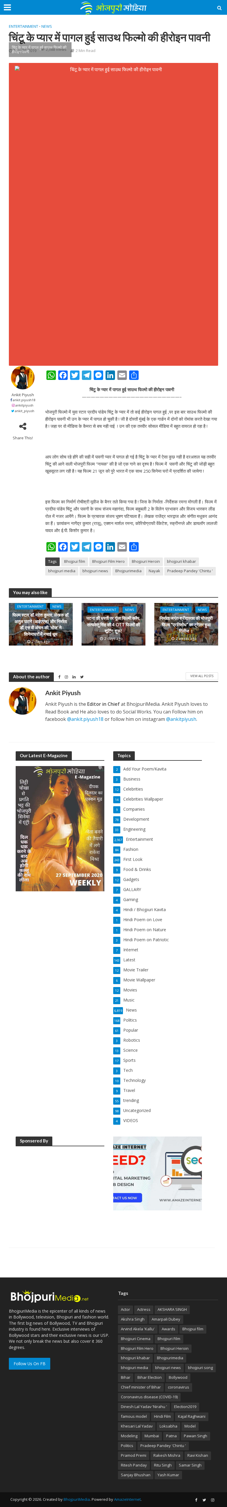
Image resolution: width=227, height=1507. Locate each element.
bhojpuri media (61, 570)
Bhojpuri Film (169, 1338)
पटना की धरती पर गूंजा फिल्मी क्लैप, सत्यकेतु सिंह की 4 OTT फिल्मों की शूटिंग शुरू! (113, 624)
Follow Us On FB (30, 1363)
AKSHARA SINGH (172, 1309)
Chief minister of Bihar (141, 1387)
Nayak (154, 570)
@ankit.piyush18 (85, 719)
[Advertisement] (60, 1188)
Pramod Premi (133, 1455)
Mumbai (152, 1435)
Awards (168, 1329)
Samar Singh (190, 1465)
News (46, 26)
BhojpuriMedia (77, 1499)
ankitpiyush (24, 405)
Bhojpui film (74, 561)
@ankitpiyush (181, 719)
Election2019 (185, 1406)
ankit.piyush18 (24, 400)
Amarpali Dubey (166, 1319)
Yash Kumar (168, 1474)
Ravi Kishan (197, 1455)
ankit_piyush (24, 411)
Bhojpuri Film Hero (108, 561)
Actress (143, 1309)
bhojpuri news (95, 570)
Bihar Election (149, 1377)
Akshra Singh (133, 1319)
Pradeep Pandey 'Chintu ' (190, 570)
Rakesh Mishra (166, 1455)
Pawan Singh (195, 1435)
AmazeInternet (127, 1499)
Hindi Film (162, 1416)
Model (190, 1426)
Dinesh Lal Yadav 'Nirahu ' (144, 1406)
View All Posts (201, 676)
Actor (125, 1309)
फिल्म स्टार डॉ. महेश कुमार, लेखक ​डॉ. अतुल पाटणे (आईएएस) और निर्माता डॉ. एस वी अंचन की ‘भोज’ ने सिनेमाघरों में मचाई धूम (40, 624)
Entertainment (23, 26)
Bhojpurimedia (128, 570)
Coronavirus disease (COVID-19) (149, 1396)
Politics (127, 1445)
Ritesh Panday (134, 1465)
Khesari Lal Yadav (137, 1426)
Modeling (129, 1435)
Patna (171, 1435)
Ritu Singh (163, 1465)
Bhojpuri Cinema (135, 1338)
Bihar (125, 1377)
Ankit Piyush (23, 394)
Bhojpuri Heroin (146, 561)
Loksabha (168, 1426)
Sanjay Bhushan (135, 1474)
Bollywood (178, 1377)
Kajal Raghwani (191, 1416)
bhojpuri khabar (181, 561)
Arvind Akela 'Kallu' (138, 1329)
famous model (134, 1416)
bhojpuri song (200, 1367)
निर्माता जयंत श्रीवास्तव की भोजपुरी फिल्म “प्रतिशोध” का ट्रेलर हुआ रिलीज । (186, 624)
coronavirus (178, 1387)
